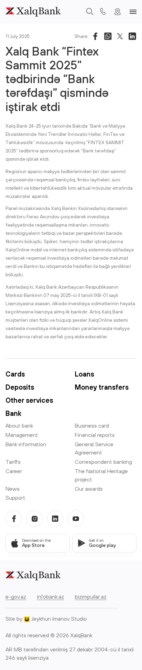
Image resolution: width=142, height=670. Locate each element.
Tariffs (13, 462)
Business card (92, 425)
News (13, 489)
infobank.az (50, 596)
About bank (19, 425)
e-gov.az (16, 596)
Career (14, 471)
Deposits (20, 387)
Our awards (89, 489)
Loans (84, 374)
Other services (29, 400)
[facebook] (14, 518)
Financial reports (95, 435)
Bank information (26, 444)
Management (22, 435)
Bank (13, 413)
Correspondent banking (103, 462)
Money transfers (102, 387)
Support (15, 497)
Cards (15, 374)
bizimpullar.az (90, 596)
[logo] (33, 12)
